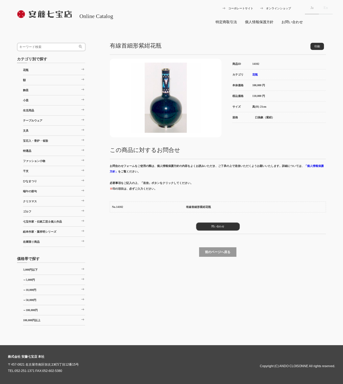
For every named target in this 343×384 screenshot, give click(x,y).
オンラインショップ (278, 8)
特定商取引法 (226, 22)
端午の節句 (54, 190)
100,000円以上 (54, 319)
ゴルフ (54, 211)
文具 (54, 130)
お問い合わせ (292, 22)
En (326, 8)
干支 (54, 170)
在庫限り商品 (54, 241)
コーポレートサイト (240, 8)
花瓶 (255, 74)
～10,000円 (54, 289)
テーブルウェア (54, 120)
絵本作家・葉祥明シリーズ (54, 231)
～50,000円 (54, 299)
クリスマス (54, 200)
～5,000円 (54, 279)
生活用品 (54, 110)
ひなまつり (54, 180)
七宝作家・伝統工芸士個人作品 (54, 221)
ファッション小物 (54, 160)
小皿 (54, 99)
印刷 (317, 46)
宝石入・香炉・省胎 (54, 140)
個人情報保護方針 (259, 22)
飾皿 (54, 89)
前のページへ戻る (217, 252)
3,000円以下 (54, 269)
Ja (311, 8)
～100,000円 (54, 309)
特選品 (54, 150)
